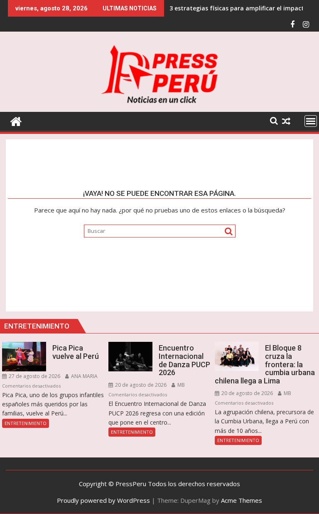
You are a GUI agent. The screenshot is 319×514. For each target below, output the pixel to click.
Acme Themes (241, 500)
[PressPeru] (16, 120)
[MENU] (310, 121)
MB (180, 384)
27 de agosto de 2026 (33, 376)
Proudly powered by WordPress (103, 500)
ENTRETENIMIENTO (26, 423)
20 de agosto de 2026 (140, 384)
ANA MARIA (84, 376)
